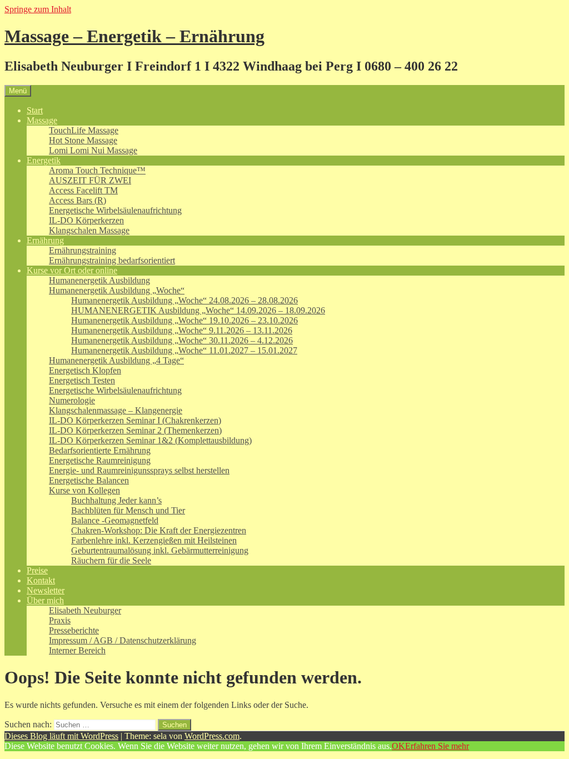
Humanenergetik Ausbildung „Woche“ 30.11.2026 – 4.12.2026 (182, 340)
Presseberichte (74, 630)
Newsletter (45, 590)
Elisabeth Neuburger (85, 610)
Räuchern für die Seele (111, 560)
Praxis (60, 620)
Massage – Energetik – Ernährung (134, 36)
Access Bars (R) (77, 200)
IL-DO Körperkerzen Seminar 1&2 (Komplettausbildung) (150, 440)
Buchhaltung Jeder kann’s (116, 500)
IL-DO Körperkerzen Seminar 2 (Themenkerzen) (135, 430)
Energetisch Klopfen (85, 370)
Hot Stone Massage (83, 140)
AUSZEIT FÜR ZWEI (90, 180)
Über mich (45, 600)
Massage (42, 120)
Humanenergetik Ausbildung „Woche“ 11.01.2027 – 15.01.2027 (184, 350)
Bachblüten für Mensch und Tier (128, 510)
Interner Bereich (77, 650)
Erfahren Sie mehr (437, 746)
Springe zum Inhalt (37, 9)
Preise (37, 570)
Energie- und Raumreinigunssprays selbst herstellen (139, 470)
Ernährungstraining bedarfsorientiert (112, 260)
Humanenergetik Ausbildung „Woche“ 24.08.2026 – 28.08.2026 (184, 300)
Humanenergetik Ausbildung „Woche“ (116, 290)
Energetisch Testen (82, 380)
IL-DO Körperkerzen (86, 220)
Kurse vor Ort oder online (72, 270)
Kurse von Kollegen (84, 490)
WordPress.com (211, 736)
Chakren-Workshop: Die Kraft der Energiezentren (158, 530)
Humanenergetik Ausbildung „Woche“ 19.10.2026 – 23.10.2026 (184, 320)
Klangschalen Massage (89, 230)
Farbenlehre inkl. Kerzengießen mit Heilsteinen (154, 540)
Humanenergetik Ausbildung (99, 280)
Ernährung (45, 240)
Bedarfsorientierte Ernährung (100, 450)
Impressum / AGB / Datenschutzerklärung (122, 640)
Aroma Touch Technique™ (97, 170)
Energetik (44, 160)
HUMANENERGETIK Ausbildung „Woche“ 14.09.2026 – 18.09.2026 (198, 310)
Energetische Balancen (89, 480)
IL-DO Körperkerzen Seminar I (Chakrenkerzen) (135, 420)
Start (35, 110)
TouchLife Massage (83, 130)
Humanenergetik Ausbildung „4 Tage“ (116, 360)
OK (398, 746)
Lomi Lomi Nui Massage (93, 150)
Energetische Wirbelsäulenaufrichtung (115, 210)
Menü (18, 91)
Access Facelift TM (83, 190)
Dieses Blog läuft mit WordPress (61, 736)
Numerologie (72, 400)
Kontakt (41, 580)
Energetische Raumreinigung (100, 460)
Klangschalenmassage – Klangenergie (115, 410)
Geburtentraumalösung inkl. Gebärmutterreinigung (159, 550)
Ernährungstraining (82, 250)
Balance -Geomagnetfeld (114, 520)
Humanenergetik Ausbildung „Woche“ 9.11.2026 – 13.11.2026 (181, 330)
